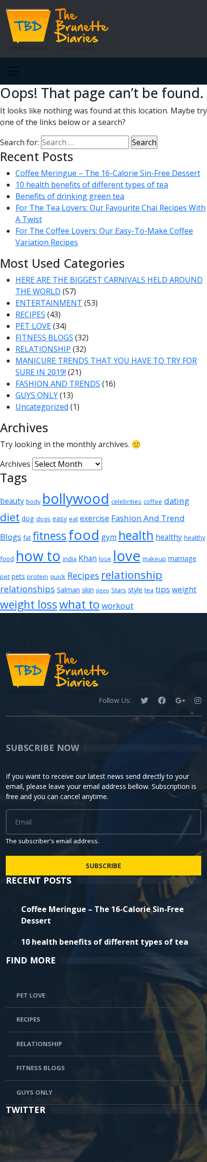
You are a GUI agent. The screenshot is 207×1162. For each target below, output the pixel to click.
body (33, 501)
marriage (182, 558)
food (83, 534)
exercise (94, 518)
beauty (12, 501)
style (135, 589)
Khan (87, 558)
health (136, 535)
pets (18, 576)
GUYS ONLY (36, 395)
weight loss (28, 604)
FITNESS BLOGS (44, 337)
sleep (102, 590)
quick (57, 576)
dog (28, 518)
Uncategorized (41, 406)
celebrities (126, 501)
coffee (152, 501)
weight (184, 589)
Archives (15, 464)
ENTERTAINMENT (48, 303)
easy (59, 518)
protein (37, 576)
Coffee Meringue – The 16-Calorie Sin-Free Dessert (107, 173)
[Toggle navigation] (13, 71)
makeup (154, 558)
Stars (118, 590)
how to (38, 555)
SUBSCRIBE (103, 865)
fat (27, 537)
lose (105, 558)
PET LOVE (33, 326)
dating (176, 500)
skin (88, 589)
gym (108, 537)
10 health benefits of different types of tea (91, 184)
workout (117, 605)
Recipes (83, 575)
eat (73, 518)
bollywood (75, 498)
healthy (168, 537)
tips (162, 589)
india (70, 558)
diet (10, 517)
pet (5, 576)
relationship (131, 574)
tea (149, 590)
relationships (27, 589)
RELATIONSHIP (43, 349)
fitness (49, 535)
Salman (68, 589)
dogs (43, 518)
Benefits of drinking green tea (69, 196)
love (127, 555)
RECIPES (30, 314)
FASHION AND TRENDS (57, 383)
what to (79, 604)
